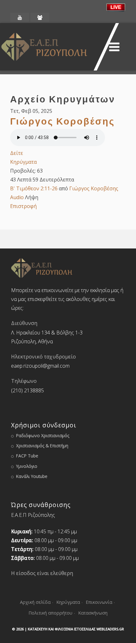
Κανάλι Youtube (31, 476)
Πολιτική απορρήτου (50, 613)
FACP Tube (27, 456)
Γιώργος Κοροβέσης (62, 121)
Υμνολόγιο (26, 466)
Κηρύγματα (23, 161)
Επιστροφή (23, 206)
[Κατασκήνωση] (39, 17)
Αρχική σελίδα (35, 602)
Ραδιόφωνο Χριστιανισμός (42, 435)
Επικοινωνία (99, 602)
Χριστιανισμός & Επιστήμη (42, 446)
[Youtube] (19, 17)
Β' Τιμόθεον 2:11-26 (34, 188)
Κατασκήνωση (93, 613)
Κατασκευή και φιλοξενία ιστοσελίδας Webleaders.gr (76, 629)
